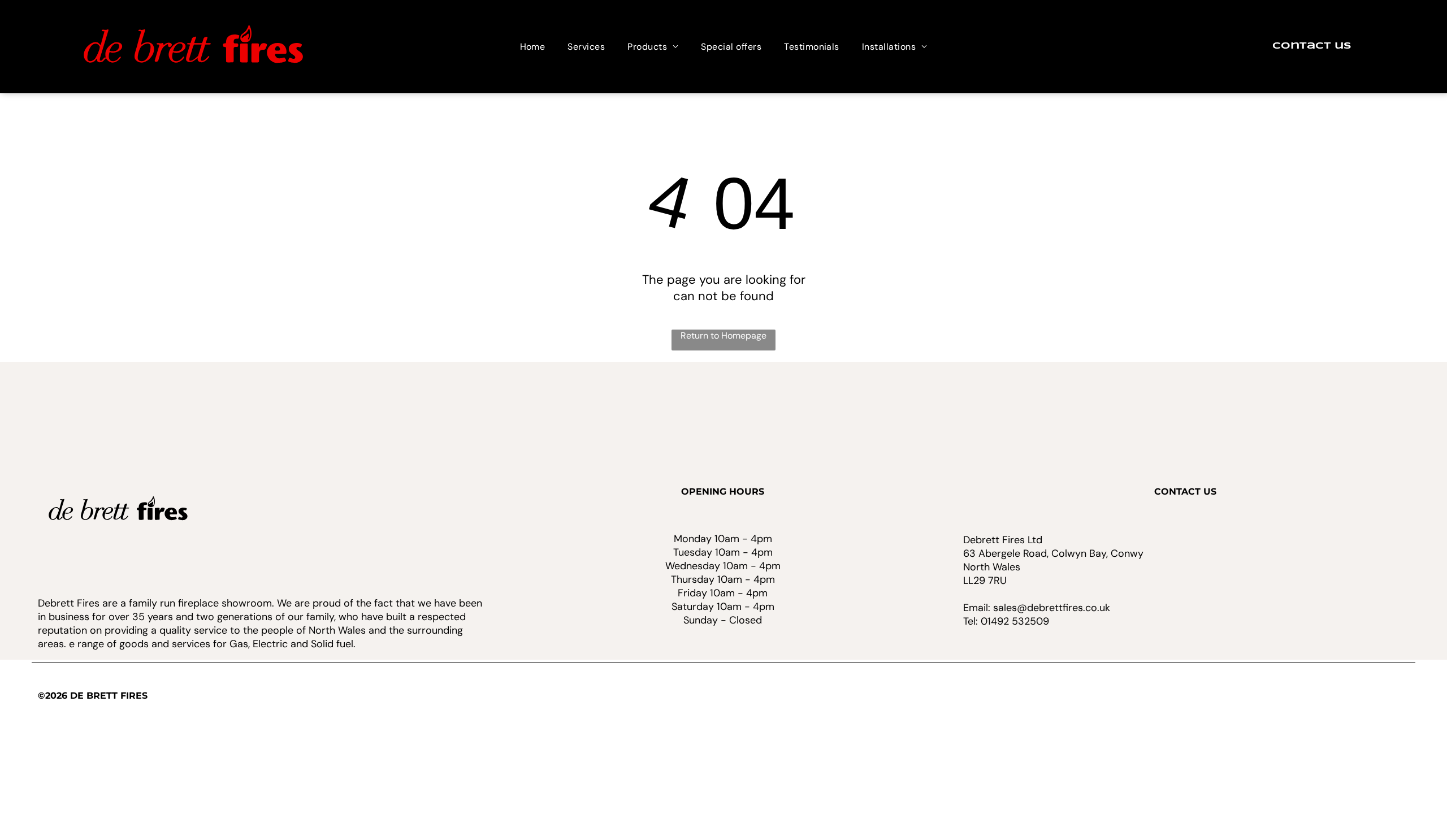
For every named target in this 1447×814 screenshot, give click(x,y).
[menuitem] (533, 46)
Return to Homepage (723, 335)
